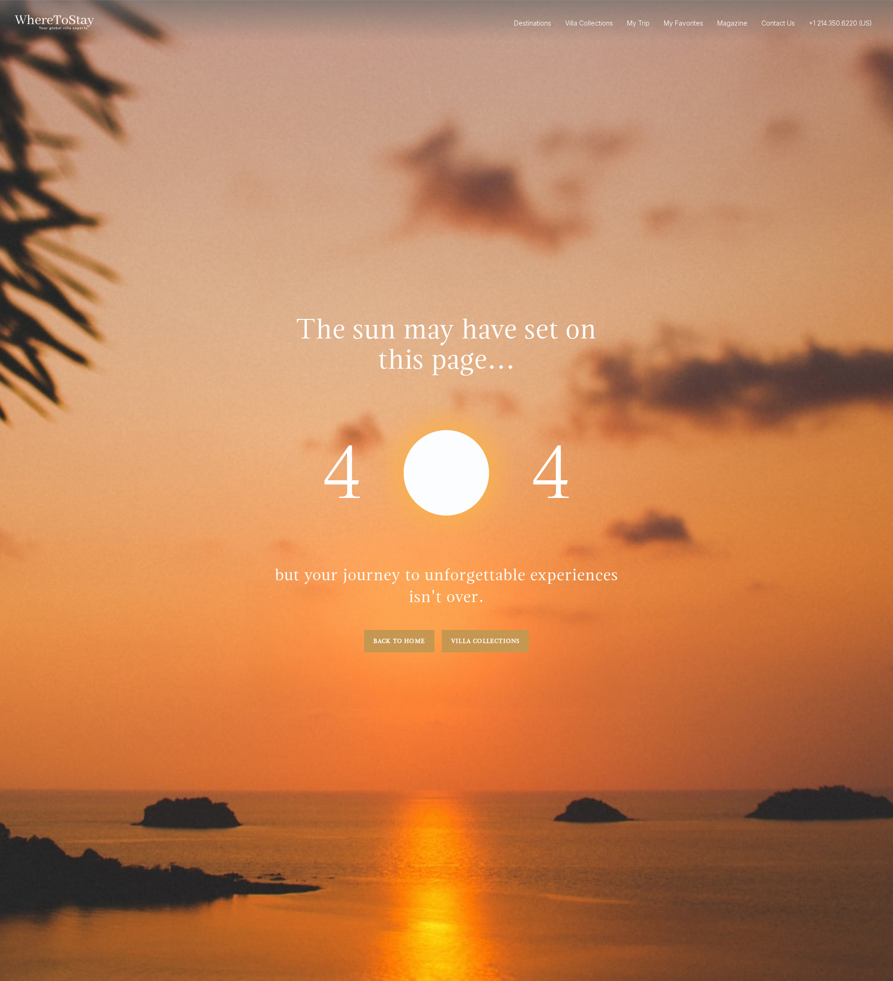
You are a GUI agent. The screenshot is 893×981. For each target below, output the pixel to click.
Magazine (732, 23)
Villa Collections (485, 641)
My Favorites (683, 23)
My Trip (638, 23)
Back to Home (399, 641)
